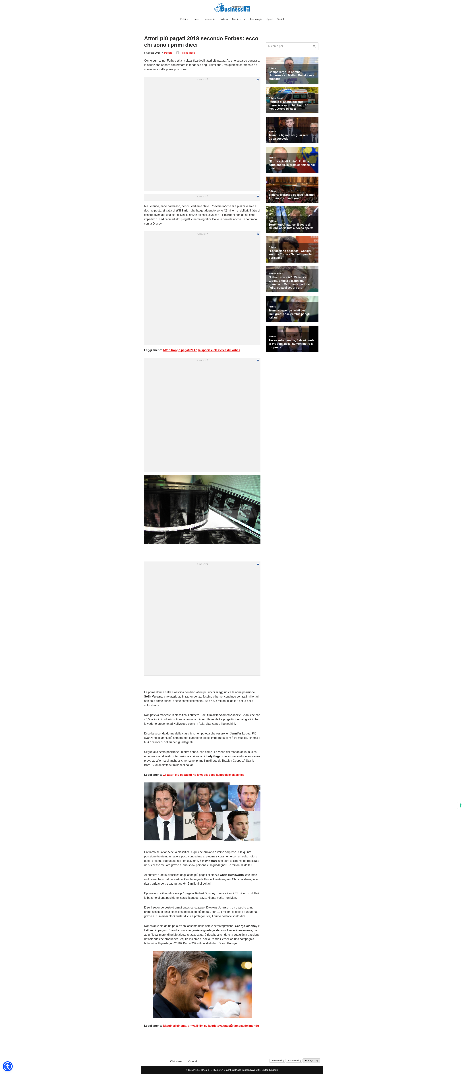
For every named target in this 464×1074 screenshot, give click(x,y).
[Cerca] (314, 46)
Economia (209, 19)
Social (280, 19)
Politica (184, 19)
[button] (8, 1066)
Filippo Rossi (188, 52)
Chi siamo (176, 1061)
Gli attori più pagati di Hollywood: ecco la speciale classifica (203, 774)
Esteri (196, 19)
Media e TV (238, 19)
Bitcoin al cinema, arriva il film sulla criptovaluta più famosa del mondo (211, 1025)
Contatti (193, 1061)
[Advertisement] (202, 682)
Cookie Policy (277, 1060)
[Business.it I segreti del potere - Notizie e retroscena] (232, 7)
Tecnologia (256, 19)
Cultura (223, 19)
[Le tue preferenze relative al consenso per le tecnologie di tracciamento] (460, 805)
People (168, 52)
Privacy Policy (294, 1060)
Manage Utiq (311, 1060)
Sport (269, 19)
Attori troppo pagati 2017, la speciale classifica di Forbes (201, 350)
